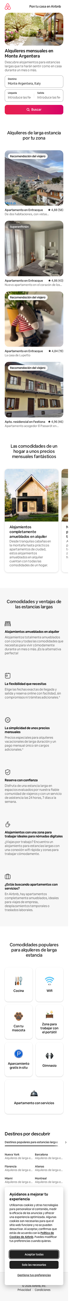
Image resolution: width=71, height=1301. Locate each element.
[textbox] (19, 97)
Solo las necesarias (34, 1265)
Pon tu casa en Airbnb (45, 6)
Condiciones (42, 1290)
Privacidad (24, 1290)
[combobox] (34, 83)
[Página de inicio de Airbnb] (8, 6)
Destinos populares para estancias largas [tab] (31, 1142)
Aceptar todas (34, 1254)
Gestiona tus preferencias (34, 1275)
